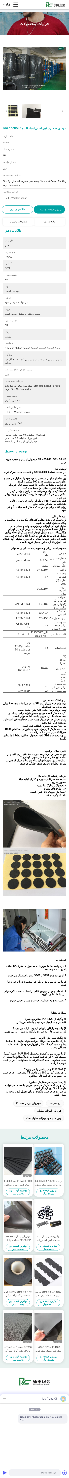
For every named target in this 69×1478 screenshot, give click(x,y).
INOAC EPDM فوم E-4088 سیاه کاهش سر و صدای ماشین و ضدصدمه (18, 1183)
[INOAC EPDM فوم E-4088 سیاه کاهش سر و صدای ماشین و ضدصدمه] (18, 1161)
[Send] (4, 1472)
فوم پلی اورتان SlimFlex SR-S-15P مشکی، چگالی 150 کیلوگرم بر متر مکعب (18, 1238)
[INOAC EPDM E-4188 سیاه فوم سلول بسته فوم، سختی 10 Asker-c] (48, 1327)
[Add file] (64, 1472)
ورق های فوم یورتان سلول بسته (43, 1118)
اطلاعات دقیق (49, 221)
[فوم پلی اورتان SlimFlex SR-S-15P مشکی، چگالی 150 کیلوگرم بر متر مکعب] (18, 1216)
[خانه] (34, 1385)
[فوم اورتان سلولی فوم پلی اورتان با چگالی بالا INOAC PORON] (34, 68)
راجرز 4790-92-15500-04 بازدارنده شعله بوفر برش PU (48, 1183)
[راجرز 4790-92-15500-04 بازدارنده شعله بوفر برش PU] (48, 1161)
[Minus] (5, 1399)
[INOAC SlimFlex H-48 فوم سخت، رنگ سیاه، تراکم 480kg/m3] (18, 1272)
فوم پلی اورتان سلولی (49, 1110)
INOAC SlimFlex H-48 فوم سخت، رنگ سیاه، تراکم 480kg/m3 (18, 1293)
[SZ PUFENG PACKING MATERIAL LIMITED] (55, 5)
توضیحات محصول (18, 221)
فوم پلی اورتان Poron (28, 1103)
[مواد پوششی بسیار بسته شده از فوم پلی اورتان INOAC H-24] (48, 1217)
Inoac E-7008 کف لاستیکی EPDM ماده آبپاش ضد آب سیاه (18, 1349)
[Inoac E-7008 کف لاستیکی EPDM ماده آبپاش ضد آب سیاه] (18, 1327)
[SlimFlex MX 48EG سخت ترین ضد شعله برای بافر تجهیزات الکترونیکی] (48, 1272)
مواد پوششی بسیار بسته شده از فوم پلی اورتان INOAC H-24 (48, 1238)
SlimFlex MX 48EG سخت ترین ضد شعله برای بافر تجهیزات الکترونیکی (48, 1293)
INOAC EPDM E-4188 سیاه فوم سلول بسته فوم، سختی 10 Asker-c (48, 1349)
